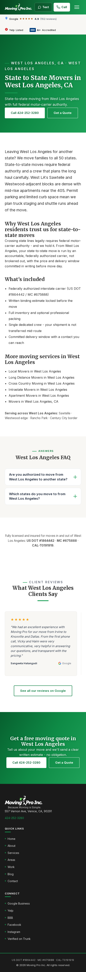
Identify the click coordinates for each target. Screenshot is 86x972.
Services (13, 853)
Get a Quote (63, 113)
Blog (11, 874)
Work (11, 867)
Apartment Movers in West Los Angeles (39, 395)
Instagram (14, 932)
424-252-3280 (14, 818)
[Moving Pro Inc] (19, 7)
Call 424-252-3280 (25, 113)
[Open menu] (76, 7)
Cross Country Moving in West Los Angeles (42, 383)
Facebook (14, 924)
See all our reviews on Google (43, 691)
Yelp (10, 910)
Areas (11, 859)
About (11, 845)
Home (11, 838)
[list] (43, 645)
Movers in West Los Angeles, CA (33, 401)
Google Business (19, 903)
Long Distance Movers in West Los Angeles (41, 377)
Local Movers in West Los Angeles (35, 371)
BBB (10, 917)
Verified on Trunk (19, 938)
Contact (13, 881)
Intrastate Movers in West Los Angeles (38, 390)
